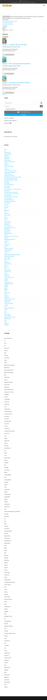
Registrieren (7, 123)
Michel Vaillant (7, 264)
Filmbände (6, 210)
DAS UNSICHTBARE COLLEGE (11, 180)
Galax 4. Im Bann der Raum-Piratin (16, 82)
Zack (5, 321)
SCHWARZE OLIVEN (8, 283)
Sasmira (6, 280)
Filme (5, 212)
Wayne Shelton (7, 315)
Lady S (5, 242)
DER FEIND (6, 183)
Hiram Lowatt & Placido (9, 227)
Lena (5, 247)
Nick (5, 268)
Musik (5, 265)
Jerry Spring (7, 232)
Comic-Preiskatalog (8, 166)
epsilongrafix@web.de (31, 2)
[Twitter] (22, 1)
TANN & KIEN (7, 300)
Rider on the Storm (8, 277)
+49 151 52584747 (22, 2)
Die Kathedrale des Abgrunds (11, 192)
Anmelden (23, 114)
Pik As (5, 273)
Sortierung (4, 25)
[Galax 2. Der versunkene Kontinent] (23, 60)
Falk (5, 209)
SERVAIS (6, 285)
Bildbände (6, 158)
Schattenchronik (8, 282)
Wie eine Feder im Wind (9, 317)
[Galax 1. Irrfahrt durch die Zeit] (23, 41)
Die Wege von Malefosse (10, 201)
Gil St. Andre (7, 221)
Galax (5, 219)
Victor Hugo (7, 314)
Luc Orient (6, 251)
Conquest (6, 169)
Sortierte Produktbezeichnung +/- (10, 21)
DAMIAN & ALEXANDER (9, 172)
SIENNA (6, 286)
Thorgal (6, 305)
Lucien (5, 253)
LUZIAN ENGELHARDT (9, 256)
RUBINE (6, 279)
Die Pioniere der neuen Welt (10, 196)
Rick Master (7, 276)
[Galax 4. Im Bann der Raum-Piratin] (23, 79)
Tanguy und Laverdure (9, 299)
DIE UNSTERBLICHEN (9, 200)
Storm (5, 294)
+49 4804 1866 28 (15, 2)
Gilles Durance (7, 222)
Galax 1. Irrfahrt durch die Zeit (14, 44)
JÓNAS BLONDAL (8, 233)
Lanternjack (7, 244)
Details (4, 56)
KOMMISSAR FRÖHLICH (9, 239)
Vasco (5, 312)
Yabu (5, 320)
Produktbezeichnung (7, 22)
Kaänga (6, 235)
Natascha (6, 267)
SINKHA (6, 289)
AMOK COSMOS (8, 154)
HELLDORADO (7, 225)
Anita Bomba (7, 157)
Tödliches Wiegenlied (9, 308)
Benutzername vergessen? (10, 120)
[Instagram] (24, 1)
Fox (5, 216)
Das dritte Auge (8, 174)
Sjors (5, 291)
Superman (6, 297)
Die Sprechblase (8, 198)
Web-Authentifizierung (24, 112)
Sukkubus (6, 296)
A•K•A (5, 149)
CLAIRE (5, 163)
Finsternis (6, 213)
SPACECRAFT (7, 292)
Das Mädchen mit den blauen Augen (12, 177)
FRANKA (6, 218)
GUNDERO (6, 224)
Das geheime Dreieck (9, 175)
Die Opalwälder (7, 195)
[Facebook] (20, 1)
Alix (5, 151)
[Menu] (44, 5)
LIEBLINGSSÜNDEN (8, 248)
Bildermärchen (7, 160)
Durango (6, 207)
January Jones (7, 230)
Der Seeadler (7, 186)
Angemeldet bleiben (10, 109)
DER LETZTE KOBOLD (9, 184)
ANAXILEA (6, 155)
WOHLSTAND (7, 318)
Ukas (5, 311)
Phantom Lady (7, 271)
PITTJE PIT (6, 274)
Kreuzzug (6, 241)
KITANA (6, 238)
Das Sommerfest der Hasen (10, 178)
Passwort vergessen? (9, 118)
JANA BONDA (7, 228)
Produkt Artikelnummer (7, 24)
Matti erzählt (7, 259)
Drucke (6, 204)
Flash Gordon (7, 215)
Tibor (5, 306)
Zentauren (6, 323)
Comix (5, 168)
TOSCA (5, 309)
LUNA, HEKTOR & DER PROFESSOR (12, 254)
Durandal (6, 206)
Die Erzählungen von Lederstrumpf (12, 189)
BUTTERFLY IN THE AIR (9, 161)
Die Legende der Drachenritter (11, 193)
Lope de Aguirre (8, 250)
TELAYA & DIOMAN (8, 303)
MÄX (5, 260)
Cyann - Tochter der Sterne (10, 171)
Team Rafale (7, 302)
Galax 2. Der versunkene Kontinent (16, 63)
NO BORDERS (7, 270)
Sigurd (5, 288)
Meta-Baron (7, 262)
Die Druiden (7, 187)
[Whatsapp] (26, 1)
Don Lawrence (7, 203)
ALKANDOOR (7, 152)
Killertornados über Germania (11, 236)
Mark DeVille (7, 257)
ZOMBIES (6, 324)
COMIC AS (6, 164)
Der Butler (6, 181)
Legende (6, 245)
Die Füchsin (7, 190)
